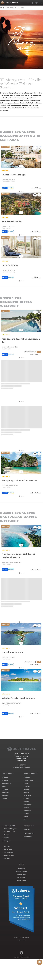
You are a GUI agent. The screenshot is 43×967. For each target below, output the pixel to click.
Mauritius (5, 795)
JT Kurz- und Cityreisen (10, 829)
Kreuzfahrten (28, 833)
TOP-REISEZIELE (8, 773)
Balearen (5, 780)
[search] (28, 3)
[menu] (40, 3)
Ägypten (5, 777)
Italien (4, 786)
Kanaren (5, 789)
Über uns (21, 868)
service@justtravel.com (21, 767)
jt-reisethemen (9, 8)
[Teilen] (35, 148)
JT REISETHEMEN (8, 825)
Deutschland (28, 780)
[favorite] (36, 3)
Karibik (26, 783)
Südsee (4, 798)
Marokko (27, 789)
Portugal (27, 798)
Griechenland (6, 783)
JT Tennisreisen (7, 852)
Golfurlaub (28, 836)
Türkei (26, 816)
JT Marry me (6, 841)
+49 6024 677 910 (21, 765)
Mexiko (26, 792)
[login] (32, 3)
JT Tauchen (6, 858)
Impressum (21, 874)
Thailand (27, 813)
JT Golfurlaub (7, 849)
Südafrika (27, 810)
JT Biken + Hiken (8, 855)
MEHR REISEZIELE (31, 773)
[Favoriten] (39, 148)
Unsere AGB (21, 880)
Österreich (27, 795)
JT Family (5, 838)
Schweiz (26, 801)
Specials (27, 830)
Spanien (26, 807)
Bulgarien (27, 777)
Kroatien (27, 786)
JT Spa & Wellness (8, 832)
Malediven (5, 792)
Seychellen (28, 804)
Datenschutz (21, 877)
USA (25, 819)
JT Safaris (5, 835)
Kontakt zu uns (21, 871)
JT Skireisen (6, 846)
